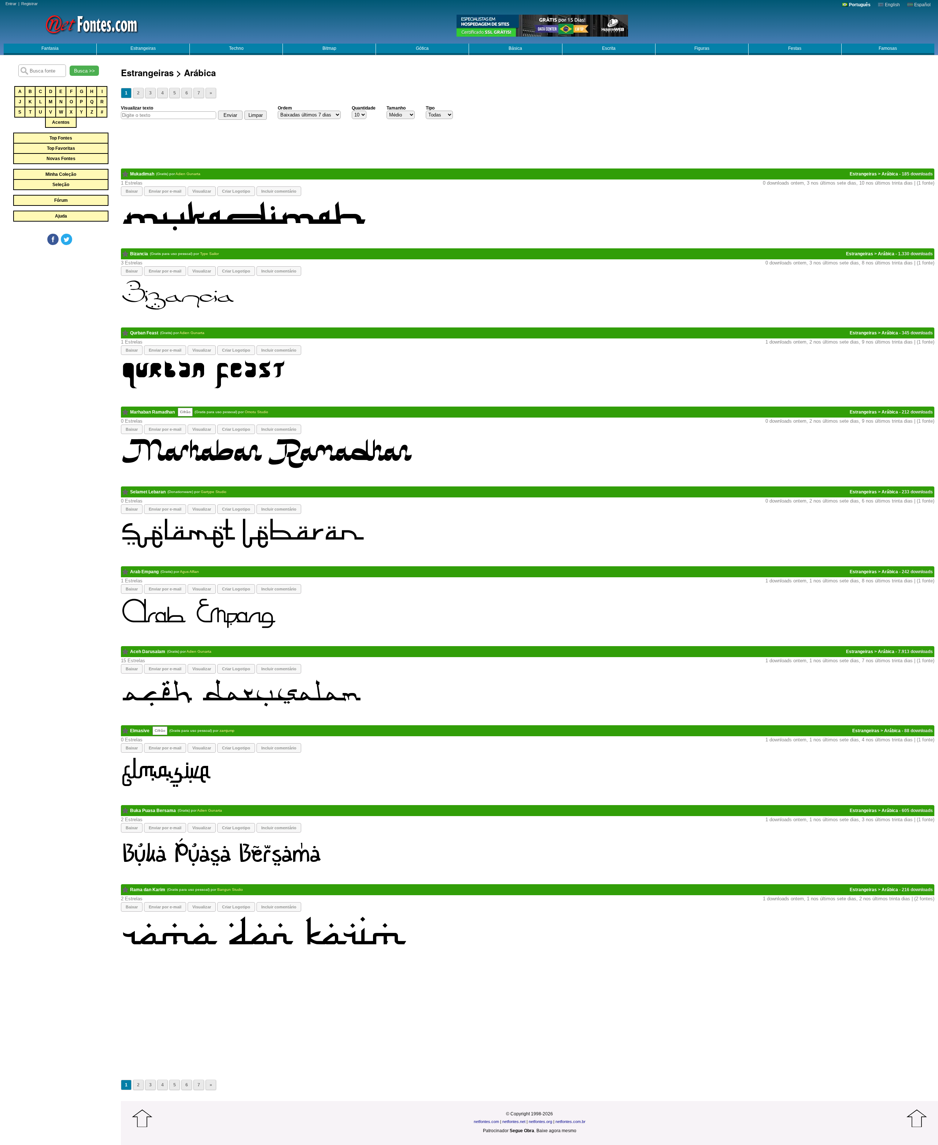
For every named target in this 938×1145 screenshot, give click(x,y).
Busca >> (84, 71)
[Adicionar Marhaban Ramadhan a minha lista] (125, 412)
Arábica (890, 174)
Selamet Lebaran (148, 491)
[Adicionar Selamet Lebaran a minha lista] (125, 491)
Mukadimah (142, 174)
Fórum (61, 200)
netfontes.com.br (570, 1121)
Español (922, 4)
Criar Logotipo (236, 191)
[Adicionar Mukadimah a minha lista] (125, 173)
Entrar (10, 3)
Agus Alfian (189, 572)
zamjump (226, 731)
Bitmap (329, 48)
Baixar (132, 191)
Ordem (285, 108)
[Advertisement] (60, 301)
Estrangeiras (143, 48)
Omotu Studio (256, 412)
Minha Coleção (60, 174)
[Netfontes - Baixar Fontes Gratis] (92, 24)
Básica (515, 48)
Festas (794, 48)
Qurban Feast (144, 333)
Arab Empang (144, 571)
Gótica (422, 48)
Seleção (60, 184)
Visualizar (201, 191)
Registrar (29, 3)
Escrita (609, 48)
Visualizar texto (137, 108)
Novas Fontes (61, 158)
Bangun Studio (230, 890)
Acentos (61, 122)
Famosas (888, 48)
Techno (236, 48)
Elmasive (139, 730)
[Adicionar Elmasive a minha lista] (125, 730)
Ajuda (61, 216)
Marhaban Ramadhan (152, 412)
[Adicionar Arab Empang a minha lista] (125, 571)
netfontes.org (540, 1121)
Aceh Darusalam (147, 651)
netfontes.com (486, 1121)
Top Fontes (60, 138)
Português (859, 4)
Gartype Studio (213, 492)
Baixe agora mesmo (556, 1130)
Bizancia (139, 253)
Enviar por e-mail (165, 191)
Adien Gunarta (188, 174)
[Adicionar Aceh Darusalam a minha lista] (125, 651)
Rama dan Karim (147, 889)
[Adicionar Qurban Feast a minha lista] (125, 332)
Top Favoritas (61, 148)
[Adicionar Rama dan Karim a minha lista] (125, 889)
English (892, 4)
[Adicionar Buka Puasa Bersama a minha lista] (125, 810)
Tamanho (396, 108)
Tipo (430, 108)
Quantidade (364, 108)
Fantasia (50, 48)
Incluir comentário (278, 191)
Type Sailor (209, 254)
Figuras (701, 48)
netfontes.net (513, 1121)
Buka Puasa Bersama (153, 810)
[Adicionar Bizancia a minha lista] (125, 253)
